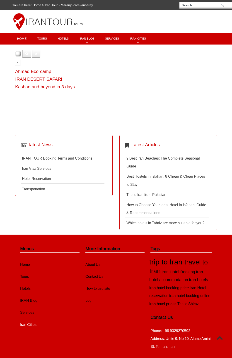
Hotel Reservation (36, 179)
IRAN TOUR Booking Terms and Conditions (57, 158)
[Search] (26, 54)
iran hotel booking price (169, 288)
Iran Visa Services (36, 168)
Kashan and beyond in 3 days (45, 86)
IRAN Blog (87, 38)
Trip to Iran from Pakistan (146, 195)
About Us (92, 264)
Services (112, 38)
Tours (42, 38)
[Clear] (36, 54)
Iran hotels (198, 280)
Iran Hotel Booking (178, 271)
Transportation (33, 189)
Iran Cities (138, 38)
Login (89, 300)
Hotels (63, 38)
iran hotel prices (162, 304)
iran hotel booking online (189, 296)
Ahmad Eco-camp (33, 71)
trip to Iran (166, 262)
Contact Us (94, 276)
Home (37, 5)
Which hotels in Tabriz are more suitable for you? (165, 223)
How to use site (97, 288)
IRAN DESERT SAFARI (38, 79)
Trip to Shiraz (188, 304)
